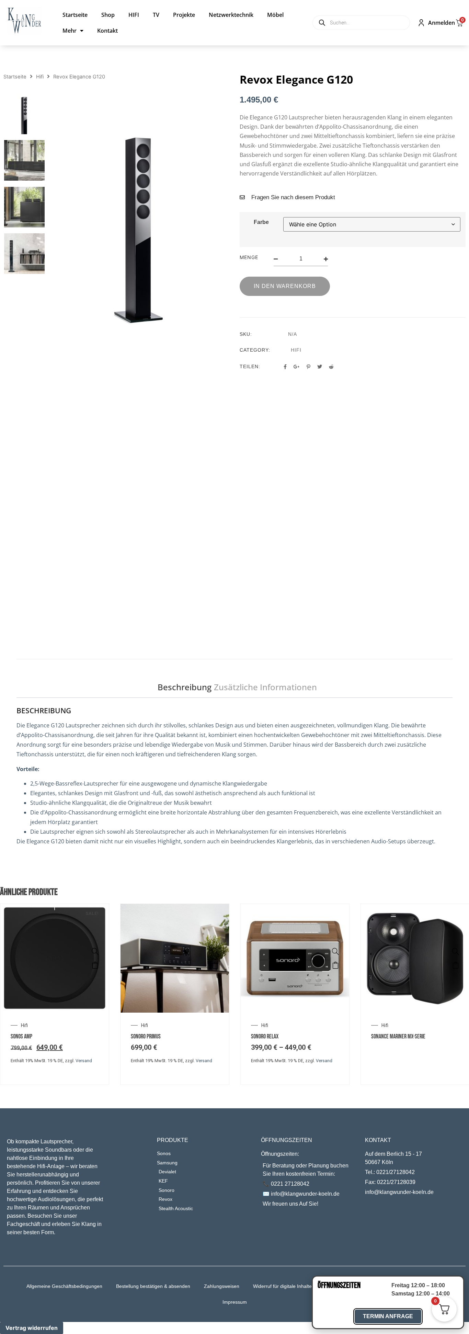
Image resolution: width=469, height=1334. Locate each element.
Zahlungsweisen (221, 1286)
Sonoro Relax (264, 1036)
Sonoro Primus (146, 1036)
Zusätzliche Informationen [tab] (265, 687)
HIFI (133, 15)
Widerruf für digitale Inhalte (282, 1286)
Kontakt (107, 30)
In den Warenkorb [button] (95, 965)
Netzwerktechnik (231, 15)
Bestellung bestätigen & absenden (153, 1286)
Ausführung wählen (215, 965)
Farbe (261, 222)
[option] (24, 114)
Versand (84, 1060)
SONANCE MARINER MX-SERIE (398, 1036)
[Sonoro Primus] (215, 951)
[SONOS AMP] (95, 951)
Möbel (275, 15)
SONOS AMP (21, 1036)
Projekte (184, 15)
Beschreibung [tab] (184, 687)
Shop (108, 15)
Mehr (69, 30)
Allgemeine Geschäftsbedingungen (64, 1286)
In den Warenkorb (285, 286)
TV (156, 15)
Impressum (234, 1302)
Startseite (75, 15)
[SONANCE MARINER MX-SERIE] (455, 951)
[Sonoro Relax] (335, 951)
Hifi (40, 77)
